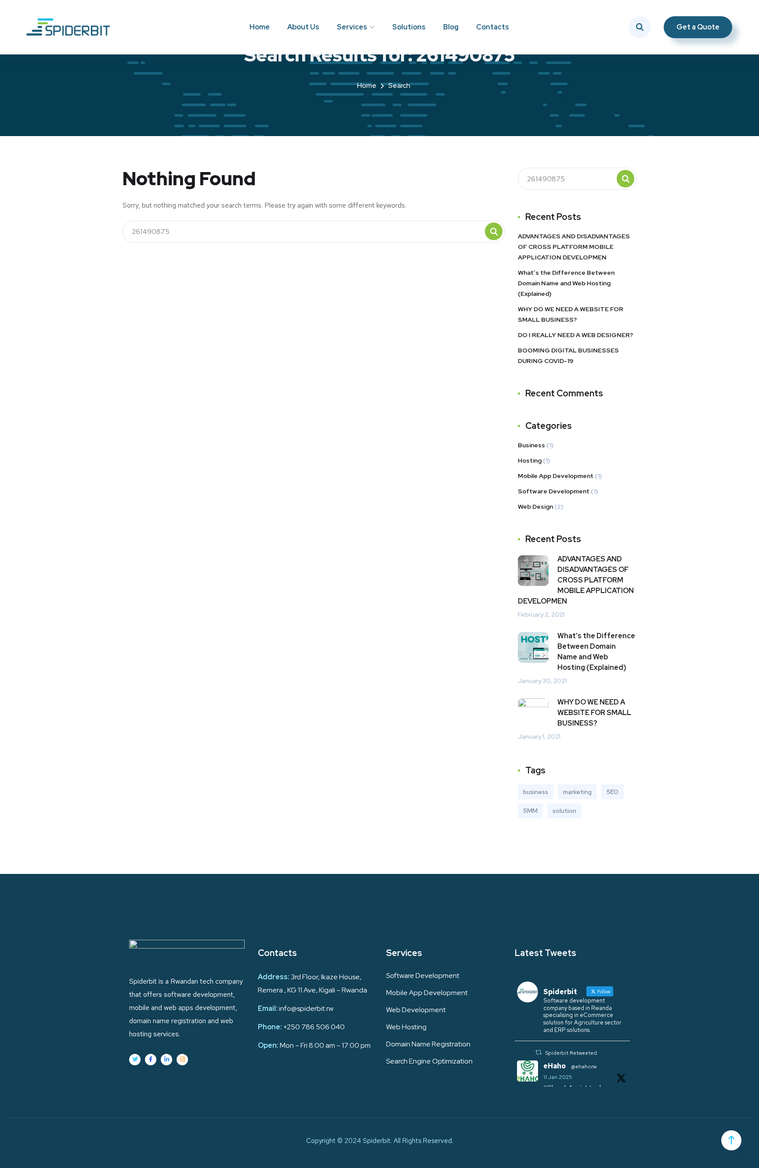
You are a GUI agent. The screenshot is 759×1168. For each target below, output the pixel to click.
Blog (451, 27)
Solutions (409, 27)
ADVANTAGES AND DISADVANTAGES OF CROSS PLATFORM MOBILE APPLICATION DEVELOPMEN (574, 246)
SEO (612, 792)
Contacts (492, 27)
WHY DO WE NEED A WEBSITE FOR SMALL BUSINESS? (570, 314)
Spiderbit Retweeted (571, 1053)
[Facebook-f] (150, 1059)
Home (259, 27)
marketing (577, 792)
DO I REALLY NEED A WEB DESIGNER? (575, 335)
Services (352, 27)
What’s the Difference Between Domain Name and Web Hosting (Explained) (566, 283)
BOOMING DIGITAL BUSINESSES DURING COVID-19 (568, 355)
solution (564, 811)
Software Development (553, 491)
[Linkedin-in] (166, 1059)
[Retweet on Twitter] (538, 1052)
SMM (530, 811)
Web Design (535, 506)
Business (531, 445)
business (535, 792)
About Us (303, 27)
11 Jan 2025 (557, 1077)
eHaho (554, 1066)
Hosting (530, 460)
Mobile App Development (555, 476)
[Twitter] (135, 1059)
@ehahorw (583, 1066)
